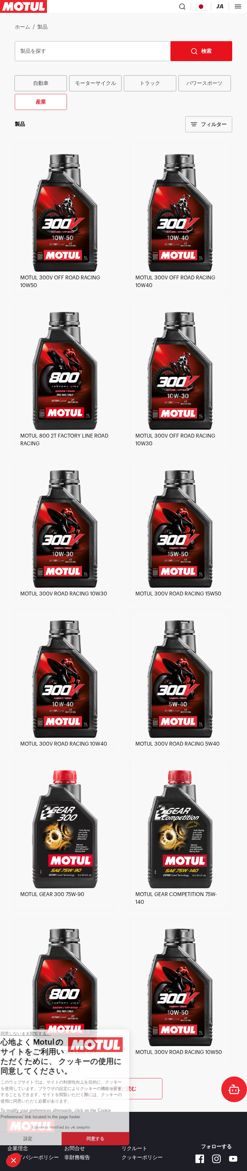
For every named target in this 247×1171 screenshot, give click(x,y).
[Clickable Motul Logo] (23, 6)
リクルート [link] (134, 1148)
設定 (40, 1138)
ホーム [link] (22, 27)
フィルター (214, 124)
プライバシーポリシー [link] (33, 1157)
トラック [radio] (150, 83)
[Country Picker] (201, 6)
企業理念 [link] (17, 1148)
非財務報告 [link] (77, 1157)
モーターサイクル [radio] (95, 83)
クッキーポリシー (142, 1157)
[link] (65, 270)
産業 (41, 101)
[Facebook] (199, 1158)
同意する (108, 1138)
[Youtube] (233, 1158)
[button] (13, 1160)
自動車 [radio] (41, 83)
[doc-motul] (234, 1089)
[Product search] (182, 6)
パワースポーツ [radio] (205, 83)
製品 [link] (42, 27)
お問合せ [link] (74, 1148)
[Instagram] (216, 1158)
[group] (123, 92)
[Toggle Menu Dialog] (238, 6)
